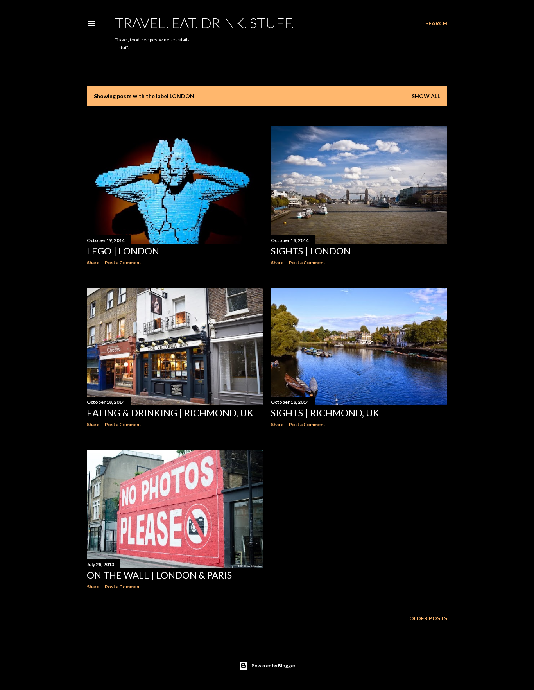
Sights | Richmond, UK (325, 412)
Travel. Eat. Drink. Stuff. (204, 22)
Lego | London (123, 250)
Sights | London (311, 250)
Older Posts (428, 618)
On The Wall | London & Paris (159, 575)
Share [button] (93, 262)
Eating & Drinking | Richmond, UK (170, 412)
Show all (426, 96)
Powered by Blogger (273, 665)
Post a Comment (123, 262)
